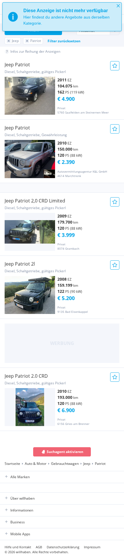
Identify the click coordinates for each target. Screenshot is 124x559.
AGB (39, 547)
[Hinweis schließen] (118, 5)
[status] (62, 16)
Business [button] (17, 522)
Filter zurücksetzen (64, 41)
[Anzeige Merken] (114, 65)
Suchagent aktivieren (65, 451)
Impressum (92, 547)
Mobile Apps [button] (20, 533)
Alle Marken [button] (20, 476)
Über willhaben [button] (22, 498)
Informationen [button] (21, 510)
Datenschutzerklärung (63, 547)
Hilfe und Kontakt (18, 547)
